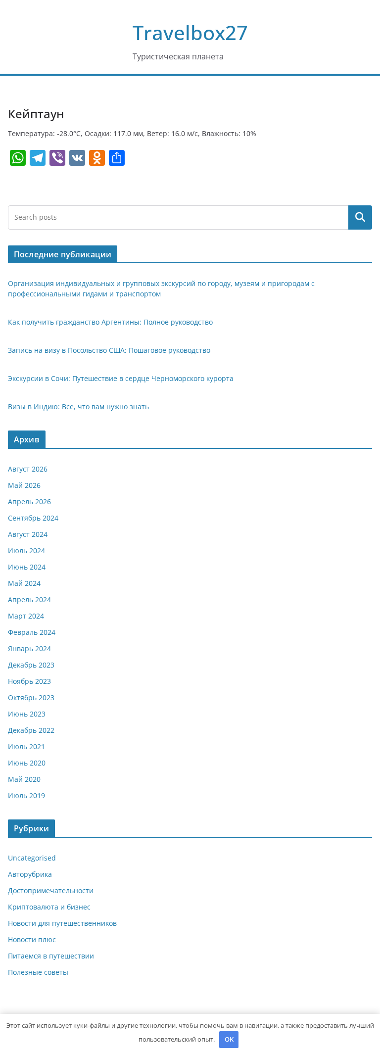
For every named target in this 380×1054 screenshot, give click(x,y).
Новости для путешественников (62, 923)
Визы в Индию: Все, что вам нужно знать (78, 406)
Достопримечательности (51, 890)
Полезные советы (38, 972)
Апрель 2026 (29, 501)
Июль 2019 (26, 795)
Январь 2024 (29, 648)
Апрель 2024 (29, 599)
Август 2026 (28, 469)
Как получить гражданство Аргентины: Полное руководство (110, 322)
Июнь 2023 (27, 714)
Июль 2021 (26, 746)
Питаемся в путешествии (51, 955)
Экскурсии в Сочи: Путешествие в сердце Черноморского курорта (121, 378)
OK (229, 1039)
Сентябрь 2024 (33, 518)
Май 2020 (24, 779)
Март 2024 (26, 616)
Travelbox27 (190, 32)
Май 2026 (24, 485)
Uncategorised (32, 857)
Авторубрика (30, 874)
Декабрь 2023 (31, 665)
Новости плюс (32, 939)
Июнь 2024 (27, 567)
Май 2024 (24, 583)
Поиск (360, 217)
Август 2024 (28, 534)
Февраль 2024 (31, 632)
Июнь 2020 (27, 762)
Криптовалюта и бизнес (49, 906)
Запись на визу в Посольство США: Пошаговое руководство (109, 350)
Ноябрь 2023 (29, 681)
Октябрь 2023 (31, 697)
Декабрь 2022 (31, 730)
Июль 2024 (26, 550)
